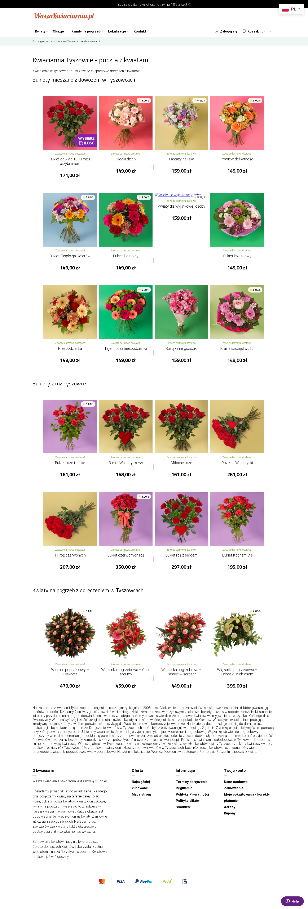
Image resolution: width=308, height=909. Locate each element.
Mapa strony (141, 794)
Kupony (230, 813)
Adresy (229, 807)
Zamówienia (233, 788)
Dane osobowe (236, 782)
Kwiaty (40, 31)
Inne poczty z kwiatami (244, 752)
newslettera (146, 5)
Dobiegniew (172, 752)
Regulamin (184, 788)
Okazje (58, 31)
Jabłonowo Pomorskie (199, 752)
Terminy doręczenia (191, 782)
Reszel (221, 752)
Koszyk (256, 31)
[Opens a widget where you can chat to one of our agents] (292, 901)
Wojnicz (157, 752)
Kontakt (140, 31)
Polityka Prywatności (192, 794)
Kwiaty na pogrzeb (86, 31)
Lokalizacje (117, 31)
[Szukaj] (271, 31)
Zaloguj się (228, 31)
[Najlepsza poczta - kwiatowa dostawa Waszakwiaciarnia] (63, 16)
